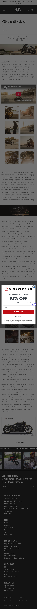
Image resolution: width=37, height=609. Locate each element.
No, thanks (18, 317)
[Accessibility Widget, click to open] (34, 304)
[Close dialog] (33, 286)
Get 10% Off (18, 312)
